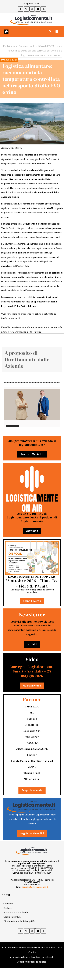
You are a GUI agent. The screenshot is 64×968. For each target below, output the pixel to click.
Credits (32, 952)
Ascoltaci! (32, 531)
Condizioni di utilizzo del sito (31, 962)
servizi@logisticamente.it (35, 887)
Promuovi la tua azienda (15, 913)
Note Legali (47, 957)
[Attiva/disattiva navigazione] (57, 32)
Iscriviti (32, 644)
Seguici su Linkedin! (32, 833)
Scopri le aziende (32, 790)
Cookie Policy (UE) (12, 917)
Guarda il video (32, 686)
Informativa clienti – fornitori (25, 957)
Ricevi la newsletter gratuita (16, 327)
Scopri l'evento (32, 601)
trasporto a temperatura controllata (30, 179)
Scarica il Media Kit (32, 454)
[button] (50, 32)
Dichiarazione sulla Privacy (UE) (19, 921)
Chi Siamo (8, 904)
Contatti (7, 908)
